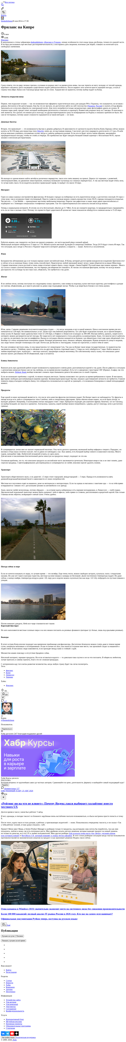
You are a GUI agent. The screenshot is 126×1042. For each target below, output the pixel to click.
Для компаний (12, 1004)
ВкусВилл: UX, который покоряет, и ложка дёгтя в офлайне (47, 836)
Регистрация (11, 972)
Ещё (8, 925)
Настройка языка (8, 1037)
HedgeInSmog (6, 21)
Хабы (8, 985)
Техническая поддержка (26, 1037)
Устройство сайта (13, 1000)
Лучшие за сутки (8, 936)
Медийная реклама (14, 1022)
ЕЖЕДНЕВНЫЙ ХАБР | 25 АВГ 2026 (17, 791)
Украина (91, 106)
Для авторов (11, 1002)
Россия (99, 106)
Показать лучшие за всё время (13, 941)
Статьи (9, 981)
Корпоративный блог (15, 1019)
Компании (10, 987)
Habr (14, 1040)
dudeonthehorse (37, 42)
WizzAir (40, 131)
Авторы (9, 989)
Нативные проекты (14, 1024)
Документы (11, 1007)
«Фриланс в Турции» (52, 42)
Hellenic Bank (21, 372)
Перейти (5, 785)
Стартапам (10, 1028)
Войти (8, 970)
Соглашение (11, 1009)
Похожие (19, 936)
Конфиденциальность (15, 1011)
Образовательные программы (18, 1026)
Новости (9, 983)
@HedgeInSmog (7, 720)
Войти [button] (3, 15)
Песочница (10, 992)
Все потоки (10, 2)
